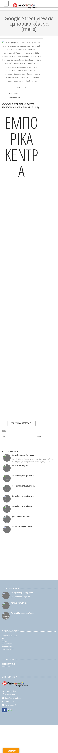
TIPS (4, 638)
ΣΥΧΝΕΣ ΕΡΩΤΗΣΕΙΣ (9, 635)
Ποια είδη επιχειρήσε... (23, 475)
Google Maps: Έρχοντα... (24, 455)
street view (15, 97)
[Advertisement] (19, 557)
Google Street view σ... (23, 496)
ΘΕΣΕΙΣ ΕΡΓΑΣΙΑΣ (8, 664)
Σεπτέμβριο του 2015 (28, 269)
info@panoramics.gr (13, 698)
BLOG (4, 641)
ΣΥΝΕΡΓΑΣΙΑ (6, 666)
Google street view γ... (23, 506)
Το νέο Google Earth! (22, 526)
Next (39, 437)
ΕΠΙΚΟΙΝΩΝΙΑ (7, 644)
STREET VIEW (7, 646)
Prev (4, 437)
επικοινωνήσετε (23, 411)
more (4, 430)
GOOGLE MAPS (8, 649)
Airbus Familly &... (20, 465)
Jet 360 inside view (21, 516)
